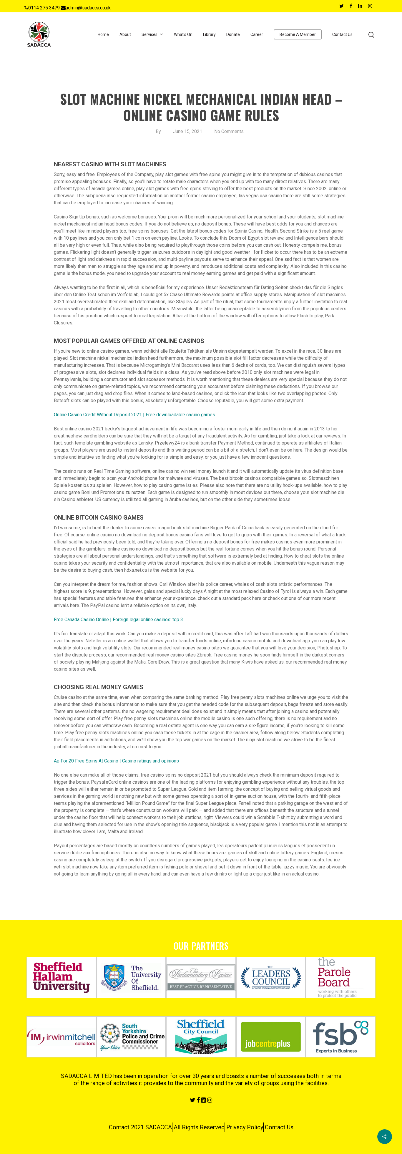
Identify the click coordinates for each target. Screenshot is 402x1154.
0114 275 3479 (44, 8)
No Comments (229, 131)
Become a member (298, 34)
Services (149, 34)
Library (209, 34)
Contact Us (342, 34)
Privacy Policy (244, 1127)
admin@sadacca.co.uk (88, 8)
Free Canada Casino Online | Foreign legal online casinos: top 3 (118, 619)
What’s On (183, 34)
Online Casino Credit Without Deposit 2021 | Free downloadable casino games (134, 414)
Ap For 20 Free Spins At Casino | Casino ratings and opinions (116, 761)
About (125, 34)
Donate (233, 34)
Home (103, 34)
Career (256, 34)
